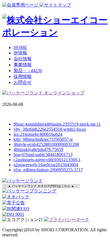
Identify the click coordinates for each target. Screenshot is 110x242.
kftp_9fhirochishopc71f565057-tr (43, 139)
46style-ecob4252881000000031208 (46, 144)
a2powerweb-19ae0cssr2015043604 (46, 164)
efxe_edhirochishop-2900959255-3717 (48, 169)
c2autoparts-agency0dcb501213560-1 (47, 159)
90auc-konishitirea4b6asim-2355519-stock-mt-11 (57, 124)
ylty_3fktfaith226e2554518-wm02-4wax (50, 129)
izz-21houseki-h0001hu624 (38, 134)
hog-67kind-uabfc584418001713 (43, 154)
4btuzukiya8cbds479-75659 (38, 149)
